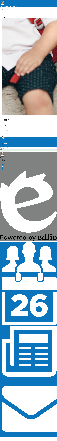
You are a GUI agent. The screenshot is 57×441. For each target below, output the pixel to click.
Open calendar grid (8, 151)
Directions (5, 15)
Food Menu (5, 129)
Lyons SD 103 (3, 158)
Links (4, 17)
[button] (3, 9)
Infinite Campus (4, 141)
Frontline (4, 139)
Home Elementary (3, 160)
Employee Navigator (5, 143)
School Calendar (5, 131)
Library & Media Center (6, 119)
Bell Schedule (5, 125)
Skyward (4, 132)
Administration (5, 14)
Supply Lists (5, 133)
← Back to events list (3, 151)
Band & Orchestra (5, 121)
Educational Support (6, 120)
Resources (4, 140)
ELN (3, 144)
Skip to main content (2, 0)
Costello (1, 149)
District (1, 150)
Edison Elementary (4, 159)
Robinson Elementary (4, 161)
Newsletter (5, 16)
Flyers (4, 134)
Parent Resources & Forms (6, 130)
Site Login (5, 10)
